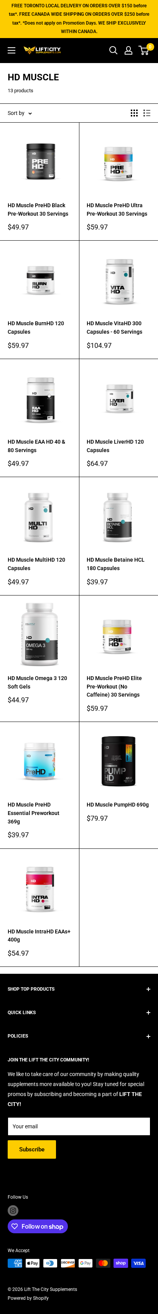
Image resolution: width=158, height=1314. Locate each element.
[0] (144, 50)
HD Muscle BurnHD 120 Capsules (36, 327)
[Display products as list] (146, 113)
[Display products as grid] (134, 113)
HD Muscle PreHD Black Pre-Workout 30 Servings (38, 209)
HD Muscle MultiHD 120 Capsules (36, 564)
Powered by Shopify (28, 1298)
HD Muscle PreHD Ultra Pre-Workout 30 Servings (117, 209)
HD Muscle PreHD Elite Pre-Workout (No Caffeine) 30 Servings (114, 686)
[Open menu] (11, 50)
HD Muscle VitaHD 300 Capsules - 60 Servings (114, 327)
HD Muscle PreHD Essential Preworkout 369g (33, 813)
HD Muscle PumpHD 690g (118, 805)
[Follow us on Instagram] (13, 1210)
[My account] (128, 50)
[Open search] (113, 50)
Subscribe (31, 1149)
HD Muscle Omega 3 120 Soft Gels (37, 682)
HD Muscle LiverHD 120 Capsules (115, 446)
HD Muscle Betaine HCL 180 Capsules (116, 564)
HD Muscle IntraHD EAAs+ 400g (39, 935)
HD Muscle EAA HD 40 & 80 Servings (36, 446)
